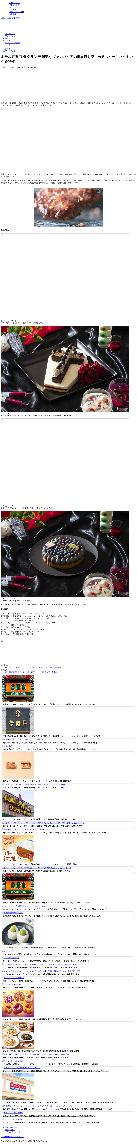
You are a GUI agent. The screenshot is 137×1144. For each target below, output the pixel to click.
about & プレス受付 (16, 12)
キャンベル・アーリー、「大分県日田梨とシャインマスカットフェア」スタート (34, 788)
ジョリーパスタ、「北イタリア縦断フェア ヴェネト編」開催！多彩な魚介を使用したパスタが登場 (41, 1051)
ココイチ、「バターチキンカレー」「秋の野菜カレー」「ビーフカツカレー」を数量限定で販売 (40, 864)
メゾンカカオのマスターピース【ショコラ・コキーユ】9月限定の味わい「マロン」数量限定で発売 (41, 974)
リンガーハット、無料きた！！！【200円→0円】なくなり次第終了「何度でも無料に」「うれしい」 (41, 819)
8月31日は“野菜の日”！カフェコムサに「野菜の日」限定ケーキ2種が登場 (33, 667)
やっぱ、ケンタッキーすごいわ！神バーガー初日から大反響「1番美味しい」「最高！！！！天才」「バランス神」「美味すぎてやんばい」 (56, 909)
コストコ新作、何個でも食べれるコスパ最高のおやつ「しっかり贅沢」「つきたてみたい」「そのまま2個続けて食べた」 (49, 948)
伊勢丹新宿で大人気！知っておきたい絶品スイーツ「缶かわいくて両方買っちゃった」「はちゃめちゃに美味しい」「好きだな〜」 (53, 736)
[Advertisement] (40, 26)
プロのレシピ (14, 3)
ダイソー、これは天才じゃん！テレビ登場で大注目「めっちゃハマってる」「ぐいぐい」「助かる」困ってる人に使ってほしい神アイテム (56, 1071)
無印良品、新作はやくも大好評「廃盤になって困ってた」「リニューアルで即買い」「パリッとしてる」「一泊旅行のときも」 (52, 743)
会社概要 (12, 14)
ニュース (12, 9)
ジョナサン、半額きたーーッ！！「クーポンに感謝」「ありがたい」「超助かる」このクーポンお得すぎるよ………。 (48, 987)
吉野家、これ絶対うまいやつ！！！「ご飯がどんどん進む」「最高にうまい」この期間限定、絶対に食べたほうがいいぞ (49, 704)
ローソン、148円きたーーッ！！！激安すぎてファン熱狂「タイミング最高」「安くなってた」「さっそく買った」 (47, 961)
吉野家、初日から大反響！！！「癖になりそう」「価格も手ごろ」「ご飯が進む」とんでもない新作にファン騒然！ (47, 903)
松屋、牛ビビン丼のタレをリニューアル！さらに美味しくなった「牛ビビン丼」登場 (35, 1057)
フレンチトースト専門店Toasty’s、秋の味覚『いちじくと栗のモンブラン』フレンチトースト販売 (40, 967)
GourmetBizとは (11, 1127)
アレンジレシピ (15, 5)
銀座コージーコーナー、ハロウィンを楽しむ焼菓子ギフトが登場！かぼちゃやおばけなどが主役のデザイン (44, 826)
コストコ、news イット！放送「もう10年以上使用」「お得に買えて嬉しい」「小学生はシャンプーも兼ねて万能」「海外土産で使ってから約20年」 (60, 1102)
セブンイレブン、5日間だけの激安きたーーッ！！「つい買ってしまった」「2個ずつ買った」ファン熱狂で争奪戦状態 (48, 981)
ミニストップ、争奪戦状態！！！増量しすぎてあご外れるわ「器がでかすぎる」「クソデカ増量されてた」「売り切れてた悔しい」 (53, 1122)
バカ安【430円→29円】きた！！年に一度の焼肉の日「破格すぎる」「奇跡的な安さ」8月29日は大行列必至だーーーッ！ (49, 749)
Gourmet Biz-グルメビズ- (12, 1137)
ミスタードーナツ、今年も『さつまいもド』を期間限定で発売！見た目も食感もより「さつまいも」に (42, 1019)
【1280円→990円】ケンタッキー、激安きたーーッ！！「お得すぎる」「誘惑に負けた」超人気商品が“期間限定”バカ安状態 (50, 1064)
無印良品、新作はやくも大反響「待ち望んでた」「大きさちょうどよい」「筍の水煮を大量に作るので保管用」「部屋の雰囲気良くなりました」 (58, 1109)
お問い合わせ (10, 1130)
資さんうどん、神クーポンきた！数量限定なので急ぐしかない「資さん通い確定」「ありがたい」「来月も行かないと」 (49, 1116)
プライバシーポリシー (13, 1132)
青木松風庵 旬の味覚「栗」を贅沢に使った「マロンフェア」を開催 (31, 672)
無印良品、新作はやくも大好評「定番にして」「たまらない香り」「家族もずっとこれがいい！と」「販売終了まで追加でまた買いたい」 (56, 833)
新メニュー (13, 7)
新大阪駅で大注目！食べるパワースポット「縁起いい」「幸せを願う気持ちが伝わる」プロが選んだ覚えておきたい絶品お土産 (52, 916)
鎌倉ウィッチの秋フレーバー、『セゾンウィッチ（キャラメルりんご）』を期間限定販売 (37, 781)
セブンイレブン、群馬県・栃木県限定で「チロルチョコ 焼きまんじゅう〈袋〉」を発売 (36, 871)
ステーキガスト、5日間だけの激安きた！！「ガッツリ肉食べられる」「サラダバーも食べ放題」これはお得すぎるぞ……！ (50, 954)
